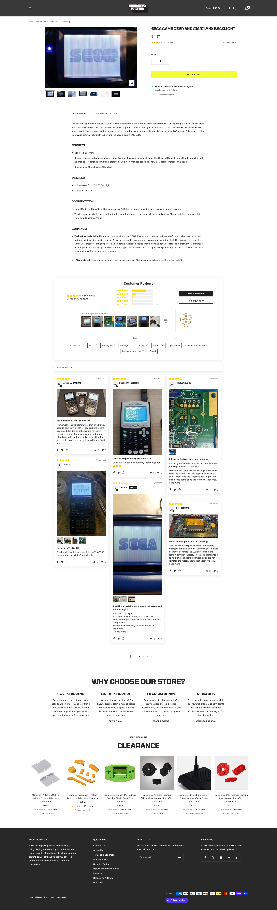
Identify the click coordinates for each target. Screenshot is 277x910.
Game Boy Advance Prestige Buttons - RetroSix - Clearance (82, 797)
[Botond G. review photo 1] (137, 422)
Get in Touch (116, 721)
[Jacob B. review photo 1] (81, 403)
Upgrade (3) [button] (174, 345)
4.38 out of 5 (88, 295)
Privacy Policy (100, 859)
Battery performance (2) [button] (133, 351)
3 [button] (139, 656)
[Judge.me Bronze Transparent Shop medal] (186, 319)
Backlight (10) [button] (108, 345)
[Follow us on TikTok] (237, 858)
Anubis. (99, 218)
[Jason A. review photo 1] (137, 544)
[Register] (179, 857)
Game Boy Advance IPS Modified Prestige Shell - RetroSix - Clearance (120, 798)
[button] (123, 291)
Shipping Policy (101, 864)
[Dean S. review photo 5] (82, 540)
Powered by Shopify (57, 897)
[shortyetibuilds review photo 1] (193, 418)
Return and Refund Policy (106, 868)
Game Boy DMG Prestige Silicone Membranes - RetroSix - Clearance (231, 798)
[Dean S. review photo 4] (75, 540)
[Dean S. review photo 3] (67, 540)
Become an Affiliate (103, 878)
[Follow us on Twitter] (213, 858)
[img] (63, 378)
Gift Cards (98, 882)
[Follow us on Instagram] (221, 858)
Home (31, 21)
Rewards (97, 873)
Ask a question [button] (196, 300)
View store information (164, 95)
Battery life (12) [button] (77, 345)
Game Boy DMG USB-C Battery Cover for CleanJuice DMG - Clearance (194, 798)
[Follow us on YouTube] (229, 858)
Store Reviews (161, 721)
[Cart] (246, 8)
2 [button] (135, 656)
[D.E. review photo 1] (193, 526)
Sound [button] (153, 351)
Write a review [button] (196, 293)
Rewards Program (206, 721)
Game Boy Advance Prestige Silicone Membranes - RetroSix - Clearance (157, 798)
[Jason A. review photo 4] (131, 599)
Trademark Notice (106, 113)
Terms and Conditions (104, 855)
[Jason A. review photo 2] (116, 599)
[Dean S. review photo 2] (60, 540)
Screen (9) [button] (143, 345)
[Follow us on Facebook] (205, 858)
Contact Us (99, 845)
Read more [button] (174, 482)
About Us (98, 850)
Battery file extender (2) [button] (196, 345)
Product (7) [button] (158, 345)
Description (79, 113)
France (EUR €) (213, 8)
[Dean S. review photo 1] (81, 503)
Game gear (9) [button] (126, 345)
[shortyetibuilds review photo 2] (172, 452)
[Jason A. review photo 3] (123, 599)
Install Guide (80, 209)
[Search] (234, 8)
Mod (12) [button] (93, 345)
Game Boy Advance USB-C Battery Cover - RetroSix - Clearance (45, 798)
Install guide (80, 218)
